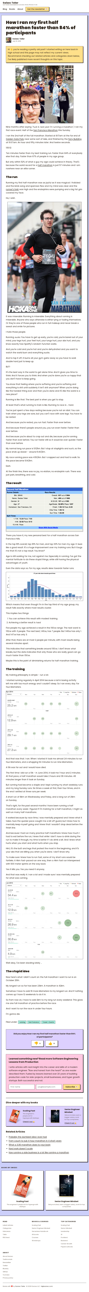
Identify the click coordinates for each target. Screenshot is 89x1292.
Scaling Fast (36, 1225)
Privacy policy (8, 1278)
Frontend (64, 1237)
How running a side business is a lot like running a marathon (39, 1152)
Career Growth (66, 1244)
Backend (64, 1240)
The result (13, 483)
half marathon (45, 165)
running (22, 1022)
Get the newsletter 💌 (37, 9)
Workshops (36, 1240)
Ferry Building (74, 139)
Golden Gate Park (15, 139)
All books (35, 1234)
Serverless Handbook (40, 1231)
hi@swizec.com (47, 1286)
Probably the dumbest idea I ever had (28, 1136)
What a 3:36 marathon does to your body (30, 1144)
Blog (5, 9)
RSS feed (6, 1237)
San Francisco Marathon (45, 130)
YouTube (6, 1275)
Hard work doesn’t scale (21, 1148)
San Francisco (34, 1022)
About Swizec (8, 1256)
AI (61, 1234)
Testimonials (7, 1259)
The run (11, 177)
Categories (7, 1228)
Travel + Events (48, 1022)
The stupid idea (17, 971)
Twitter (5, 1265)
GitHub (5, 1272)
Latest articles (8, 1225)
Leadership (65, 1231)
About (20, 9)
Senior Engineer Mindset (41, 1228)
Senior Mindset (66, 1228)
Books (12, 9)
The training (15, 669)
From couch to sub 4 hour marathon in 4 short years (35, 1140)
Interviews (6, 1231)
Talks (5, 1234)
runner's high (12, 189)
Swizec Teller (20, 3)
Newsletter (7, 1262)
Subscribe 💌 (71, 1086)
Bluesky (5, 1268)
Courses (35, 1237)
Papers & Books (67, 1247)
